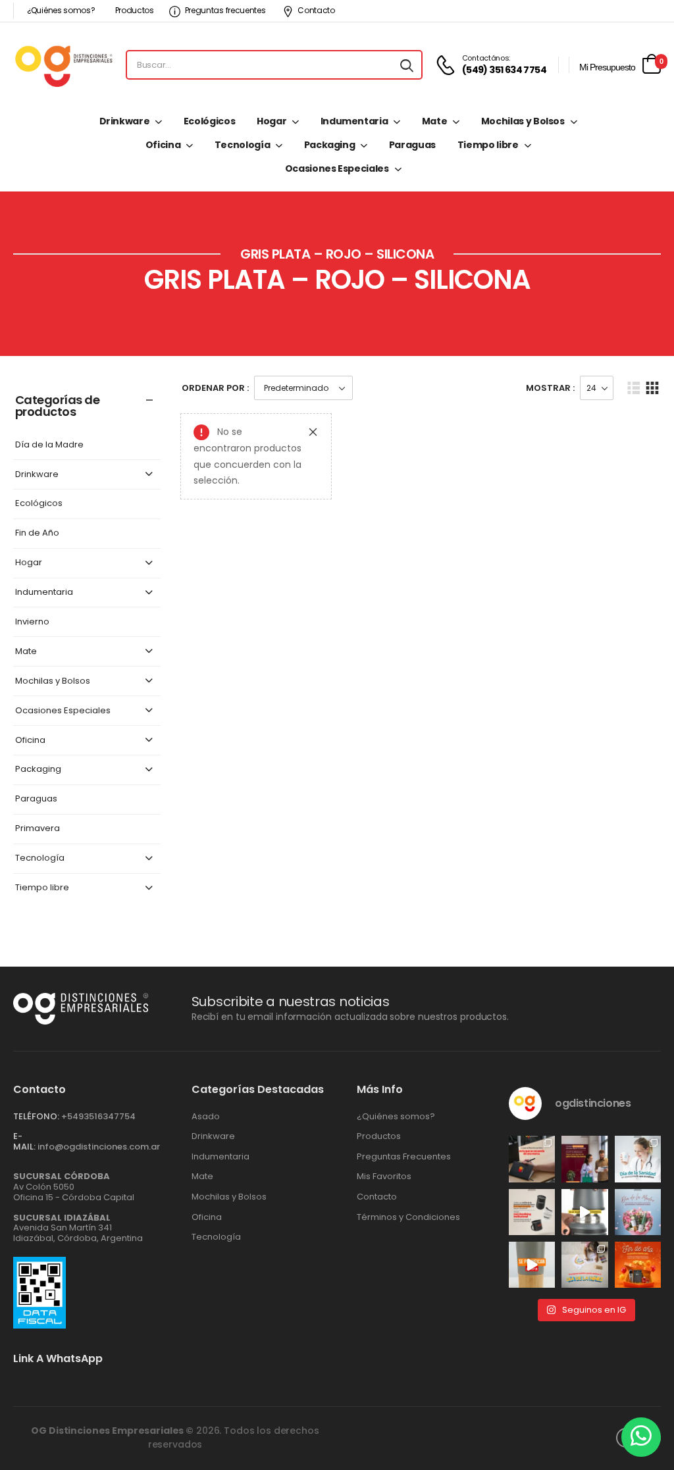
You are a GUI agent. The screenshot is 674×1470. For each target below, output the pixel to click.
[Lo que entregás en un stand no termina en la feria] (532, 1159)
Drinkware (124, 121)
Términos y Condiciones (408, 1217)
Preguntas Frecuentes (404, 1157)
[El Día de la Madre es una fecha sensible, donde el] (638, 1212)
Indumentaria (354, 121)
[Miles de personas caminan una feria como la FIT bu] (584, 1159)
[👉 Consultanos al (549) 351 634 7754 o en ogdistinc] (584, 1212)
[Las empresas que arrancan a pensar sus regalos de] (638, 1265)
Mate (435, 121)
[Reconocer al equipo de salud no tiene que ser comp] (638, 1159)
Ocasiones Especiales (337, 168)
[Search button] (406, 65)
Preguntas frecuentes (225, 10)
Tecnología (243, 144)
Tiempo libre (488, 144)
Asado (206, 1116)
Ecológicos (210, 121)
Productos (134, 10)
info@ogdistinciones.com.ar (99, 1146)
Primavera (37, 828)
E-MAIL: (24, 1141)
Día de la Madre (49, 445)
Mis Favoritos (384, 1176)
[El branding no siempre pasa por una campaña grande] (532, 1212)
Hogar (271, 121)
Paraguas (412, 144)
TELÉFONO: (36, 1116)
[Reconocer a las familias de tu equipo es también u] (584, 1265)
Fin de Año (37, 533)
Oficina (163, 144)
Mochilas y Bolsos (523, 121)
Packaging (329, 144)
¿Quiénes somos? (61, 10)
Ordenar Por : (215, 388)
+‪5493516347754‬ (98, 1116)
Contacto (316, 10)
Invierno (32, 622)
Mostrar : (550, 388)
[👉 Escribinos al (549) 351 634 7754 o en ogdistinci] (532, 1265)
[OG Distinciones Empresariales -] (63, 65)
